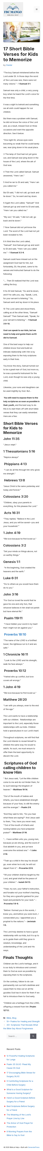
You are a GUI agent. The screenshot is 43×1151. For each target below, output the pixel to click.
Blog (14, 1018)
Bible (9, 1018)
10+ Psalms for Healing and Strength (23, 1021)
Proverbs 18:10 (15, 634)
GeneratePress (33, 1147)
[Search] (33, 1036)
